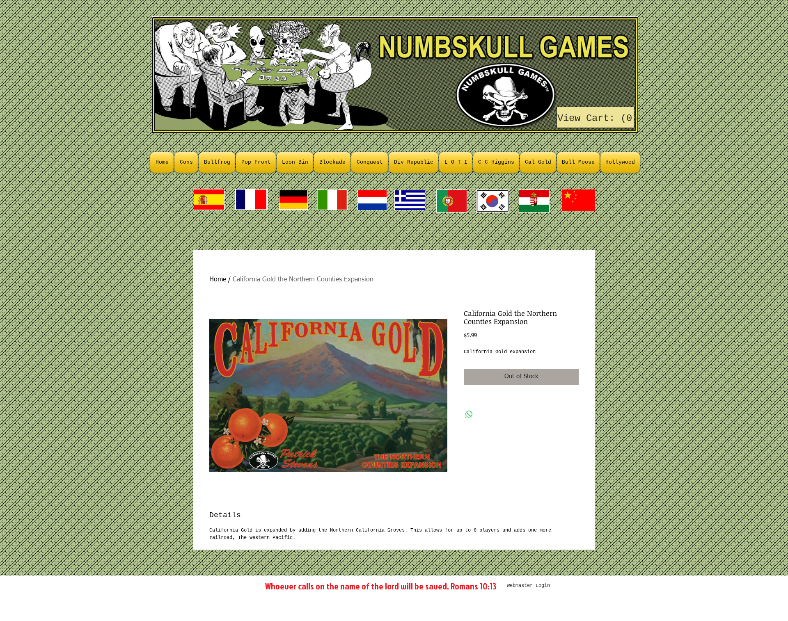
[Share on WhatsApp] (469, 414)
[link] (595, 117)
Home (217, 279)
